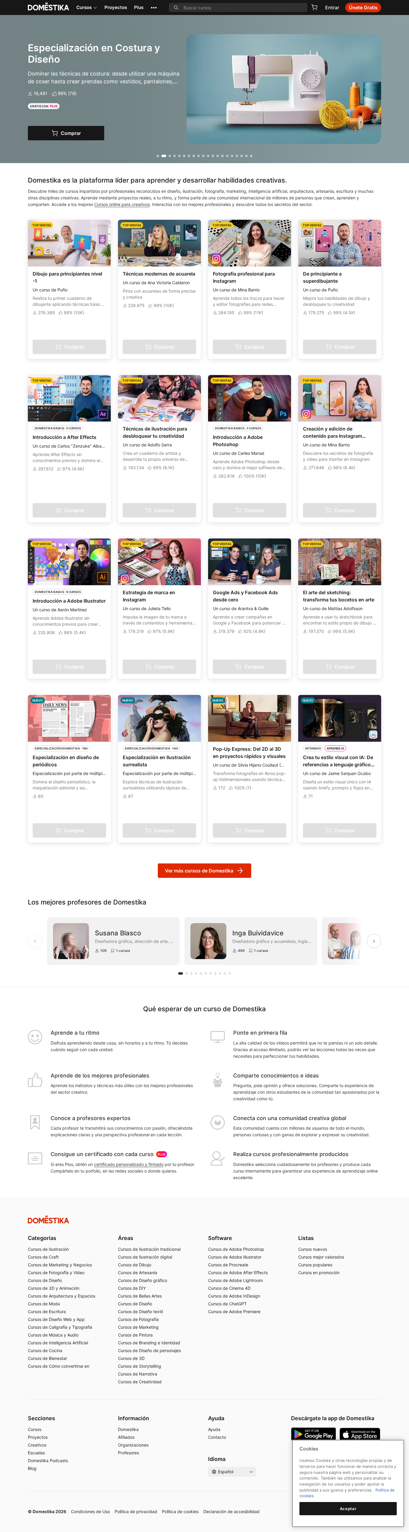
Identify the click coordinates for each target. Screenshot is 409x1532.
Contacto (217, 1437)
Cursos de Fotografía (138, 1319)
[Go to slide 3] (170, 156)
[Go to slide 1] (158, 156)
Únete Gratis (363, 7)
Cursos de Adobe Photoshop (236, 1249)
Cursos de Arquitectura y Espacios (61, 1295)
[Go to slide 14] (222, 156)
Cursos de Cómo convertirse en (58, 1366)
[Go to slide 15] (227, 156)
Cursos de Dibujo (134, 1264)
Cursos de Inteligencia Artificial (58, 1342)
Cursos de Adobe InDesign (234, 1295)
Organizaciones (133, 1444)
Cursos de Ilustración (48, 1249)
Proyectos (115, 7)
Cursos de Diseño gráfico (142, 1280)
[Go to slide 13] (217, 156)
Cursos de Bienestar (47, 1358)
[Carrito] (314, 7)
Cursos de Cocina (45, 1350)
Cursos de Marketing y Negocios (60, 1264)
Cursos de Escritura (47, 1311)
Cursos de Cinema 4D (229, 1288)
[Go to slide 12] (213, 156)
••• (154, 7)
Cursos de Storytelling (139, 1366)
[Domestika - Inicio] (204, 1219)
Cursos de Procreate (228, 1264)
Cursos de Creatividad (140, 1381)
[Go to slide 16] (232, 156)
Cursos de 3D (131, 1358)
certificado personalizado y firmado (128, 1164)
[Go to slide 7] (189, 156)
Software (220, 1238)
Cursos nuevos (312, 1249)
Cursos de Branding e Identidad (149, 1342)
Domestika (128, 1429)
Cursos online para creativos (122, 204)
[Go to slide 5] (179, 156)
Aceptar (348, 1508)
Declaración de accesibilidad (231, 1511)
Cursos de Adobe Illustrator (234, 1256)
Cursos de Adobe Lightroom (235, 1280)
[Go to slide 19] (246, 156)
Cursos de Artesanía (137, 1272)
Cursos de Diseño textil (140, 1311)
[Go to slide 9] (198, 156)
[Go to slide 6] (184, 156)
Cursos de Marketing (138, 1327)
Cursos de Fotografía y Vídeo (56, 1272)
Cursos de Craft (43, 1256)
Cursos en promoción (319, 1272)
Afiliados (126, 1437)
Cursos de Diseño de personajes (149, 1350)
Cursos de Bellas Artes (140, 1295)
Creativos (37, 1444)
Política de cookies (180, 1511)
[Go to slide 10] (203, 156)
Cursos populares (315, 1264)
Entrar (332, 7)
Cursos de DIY (132, 1288)
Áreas (125, 1238)
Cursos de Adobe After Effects (238, 1272)
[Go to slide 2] (163, 156)
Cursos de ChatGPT (227, 1303)
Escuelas (36, 1452)
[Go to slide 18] (241, 156)
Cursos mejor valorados (321, 1256)
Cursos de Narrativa (137, 1373)
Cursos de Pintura (135, 1334)
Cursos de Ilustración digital (145, 1256)
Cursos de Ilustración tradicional (149, 1249)
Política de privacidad (136, 1511)
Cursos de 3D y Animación (53, 1288)
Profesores (128, 1452)
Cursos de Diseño (45, 1280)
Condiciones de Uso (90, 1511)
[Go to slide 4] (174, 156)
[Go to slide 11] (208, 156)
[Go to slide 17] (237, 156)
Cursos (84, 7)
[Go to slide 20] (251, 156)
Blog (32, 1468)
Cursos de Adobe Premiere (234, 1311)
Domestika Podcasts (48, 1460)
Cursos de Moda (44, 1303)
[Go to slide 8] (194, 156)
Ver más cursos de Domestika (199, 871)
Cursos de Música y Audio (53, 1334)
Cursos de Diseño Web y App (56, 1319)
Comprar (71, 133)
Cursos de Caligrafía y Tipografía (60, 1327)
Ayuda (214, 1429)
